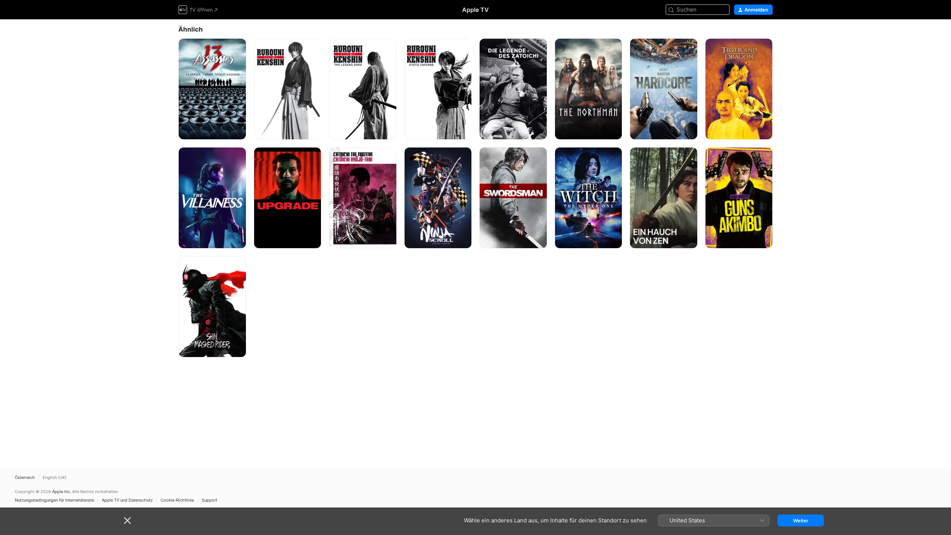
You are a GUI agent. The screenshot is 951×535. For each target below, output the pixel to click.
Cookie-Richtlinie (177, 500)
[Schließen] (127, 520)
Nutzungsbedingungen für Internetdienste (54, 500)
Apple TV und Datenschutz (127, 500)
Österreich (25, 478)
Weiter (800, 520)
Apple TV (475, 9)
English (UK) (54, 478)
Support (209, 500)
